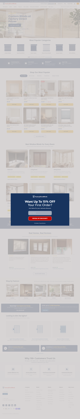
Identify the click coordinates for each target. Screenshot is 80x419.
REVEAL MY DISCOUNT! (40, 218)
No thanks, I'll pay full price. (40, 223)
